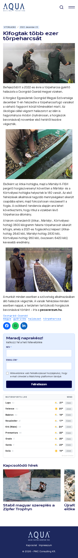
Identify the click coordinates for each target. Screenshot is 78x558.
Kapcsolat (31, 545)
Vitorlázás (10, 27)
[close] (71, 7)
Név (9, 347)
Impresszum (45, 545)
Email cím (12, 360)
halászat (34, 318)
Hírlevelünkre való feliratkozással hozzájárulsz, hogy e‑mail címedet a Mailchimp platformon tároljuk (38, 375)
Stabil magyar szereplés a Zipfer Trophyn (29, 507)
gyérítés (19, 318)
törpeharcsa (52, 318)
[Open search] (61, 7)
